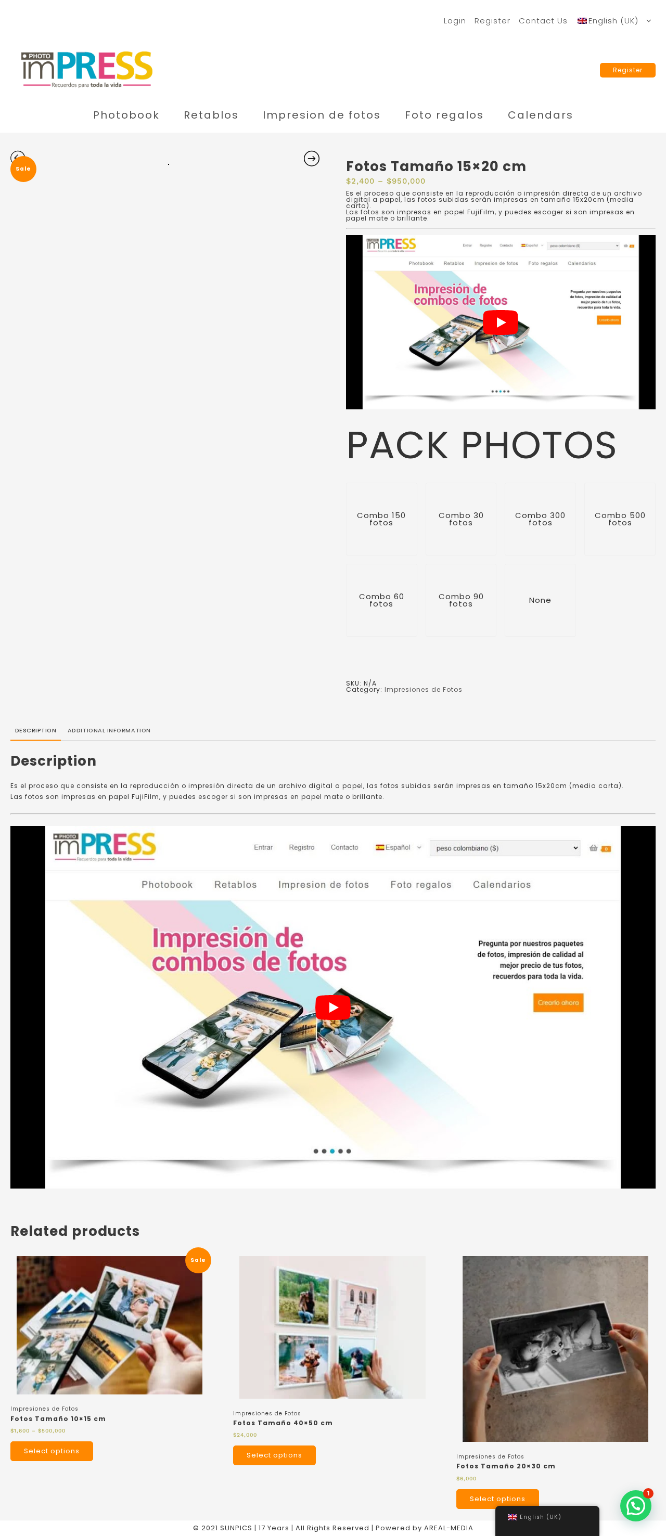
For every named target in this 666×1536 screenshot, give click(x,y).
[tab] (35, 731)
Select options (52, 1451)
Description (36, 730)
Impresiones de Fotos (424, 689)
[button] (635, 1505)
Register (628, 70)
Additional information (109, 730)
